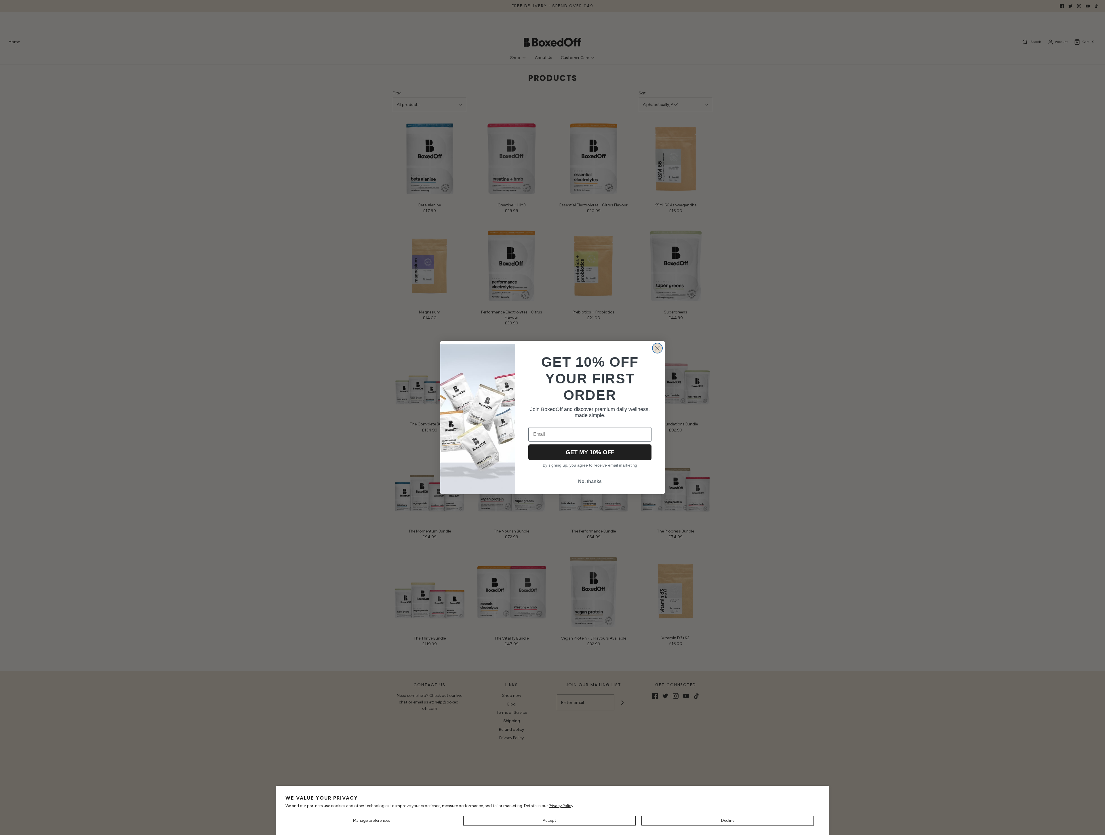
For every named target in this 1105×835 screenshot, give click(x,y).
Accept (549, 820)
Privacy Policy (561, 805)
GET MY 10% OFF (590, 452)
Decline (727, 820)
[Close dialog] (657, 348)
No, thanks (590, 481)
